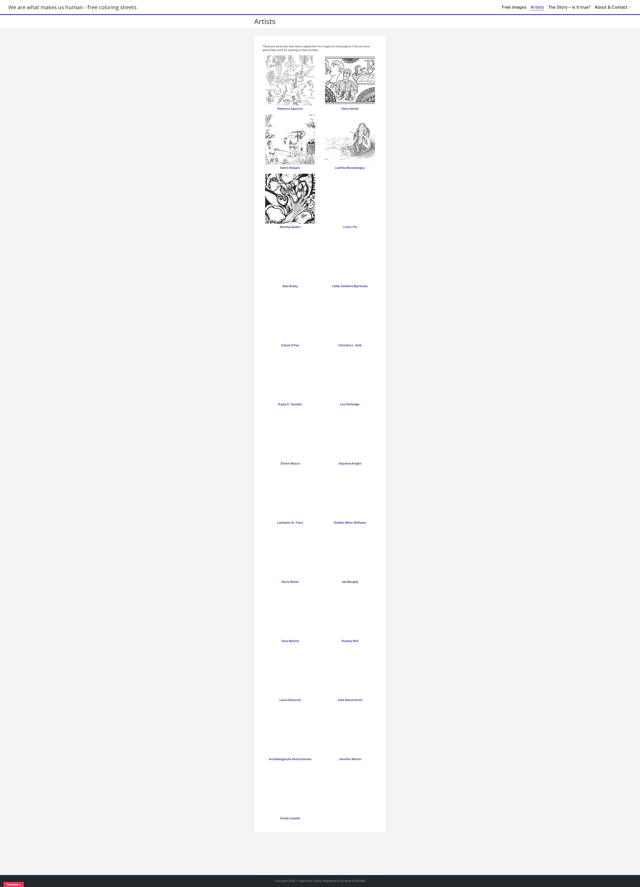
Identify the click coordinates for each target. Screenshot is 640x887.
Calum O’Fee (290, 345)
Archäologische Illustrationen (290, 759)
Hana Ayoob (349, 108)
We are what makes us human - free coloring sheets (72, 7)
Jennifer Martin (350, 759)
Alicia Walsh (290, 582)
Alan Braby (290, 286)
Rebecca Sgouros (290, 108)
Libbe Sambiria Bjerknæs (350, 286)
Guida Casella (290, 818)
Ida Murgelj (350, 582)
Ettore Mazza (290, 463)
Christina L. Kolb (350, 345)
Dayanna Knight (350, 463)
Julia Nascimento (350, 700)
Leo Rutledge (350, 404)
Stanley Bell (349, 641)
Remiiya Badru (290, 227)
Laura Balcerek (290, 700)
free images (323, 46)
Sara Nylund (290, 641)
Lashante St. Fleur (290, 522)
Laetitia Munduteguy (350, 168)
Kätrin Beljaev (290, 168)
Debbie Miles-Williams (350, 522)
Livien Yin (350, 227)
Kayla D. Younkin (290, 404)
